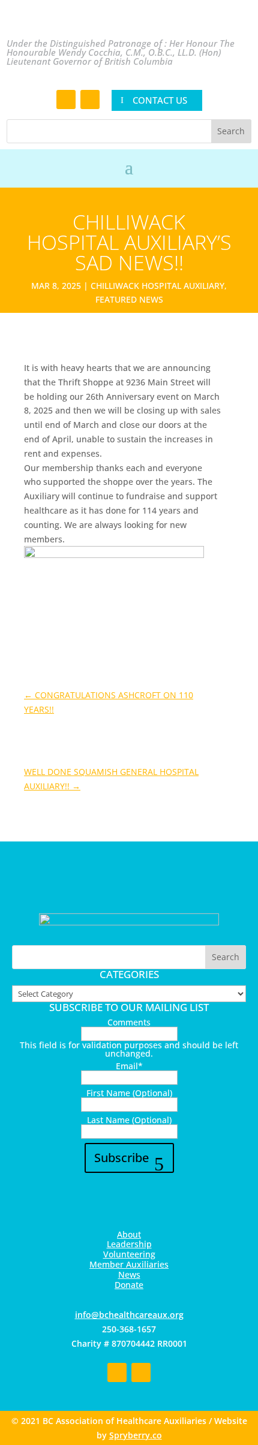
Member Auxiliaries (129, 1264)
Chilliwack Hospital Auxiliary (157, 285)
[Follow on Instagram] (90, 99)
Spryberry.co (135, 1435)
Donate (129, 1284)
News (129, 1274)
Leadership (129, 1244)
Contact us (160, 100)
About (129, 1234)
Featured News (129, 299)
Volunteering (129, 1254)
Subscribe (121, 1158)
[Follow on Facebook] (66, 99)
